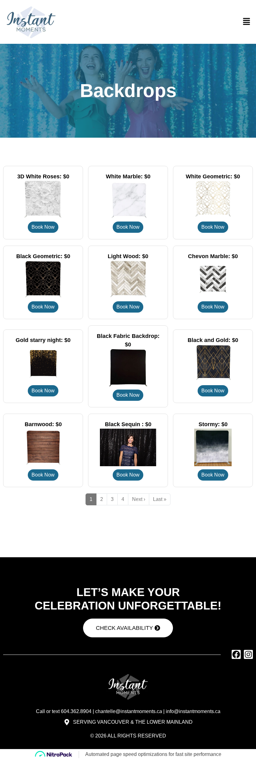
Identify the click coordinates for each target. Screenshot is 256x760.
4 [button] (122, 499)
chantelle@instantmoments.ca (128, 711)
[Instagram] (248, 654)
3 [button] (112, 499)
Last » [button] (159, 499)
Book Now (43, 227)
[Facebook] (236, 654)
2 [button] (101, 499)
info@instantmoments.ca (193, 711)
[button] (246, 21)
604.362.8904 (76, 711)
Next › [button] (138, 499)
